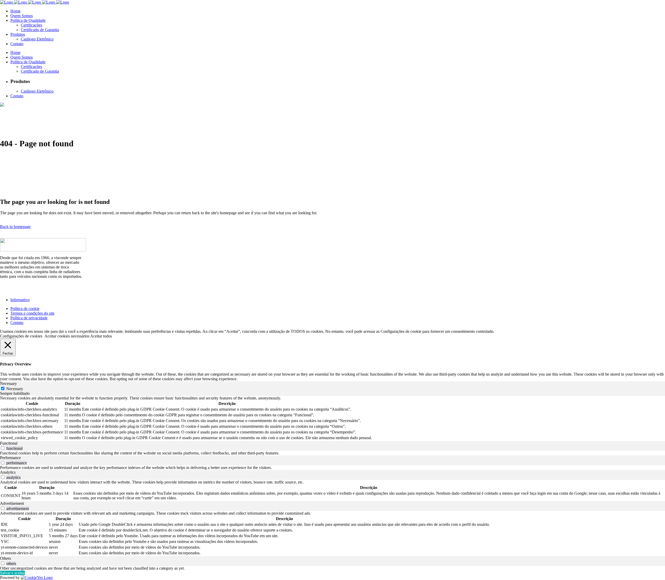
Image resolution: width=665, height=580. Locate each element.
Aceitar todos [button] (101, 336)
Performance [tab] (10, 457)
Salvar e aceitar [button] (12, 573)
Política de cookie (24, 308)
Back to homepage (15, 226)
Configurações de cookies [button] (21, 336)
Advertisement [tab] (12, 503)
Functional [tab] (8, 443)
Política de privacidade (29, 318)
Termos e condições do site (32, 313)
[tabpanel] (332, 418)
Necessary (14, 388)
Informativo (20, 300)
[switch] (2, 448)
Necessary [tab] (8, 383)
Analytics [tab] (8, 472)
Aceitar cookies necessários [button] (66, 336)
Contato (16, 322)
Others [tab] (5, 558)
